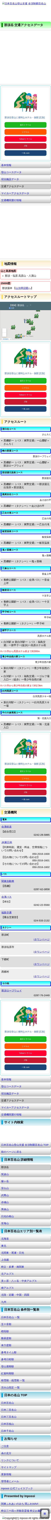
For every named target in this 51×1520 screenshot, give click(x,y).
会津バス (6, 897)
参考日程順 (7, 1359)
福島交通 (6, 912)
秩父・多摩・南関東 (12, 1266)
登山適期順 (7, 1366)
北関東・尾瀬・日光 (12, 1252)
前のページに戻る (11, 1151)
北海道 (5, 1238)
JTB (25, 146)
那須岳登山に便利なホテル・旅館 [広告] (25, 117)
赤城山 (5, 1202)
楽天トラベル (25, 125)
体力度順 (6, 1345)
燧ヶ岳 (5, 1181)
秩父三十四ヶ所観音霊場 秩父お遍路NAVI (24, 1510)
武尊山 (5, 1195)
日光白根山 (7, 1216)
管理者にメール (10, 1481)
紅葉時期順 (7, 1373)
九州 (3, 1302)
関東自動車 (7, 881)
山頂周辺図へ (23, 288)
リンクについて (10, 1460)
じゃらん (25, 132)
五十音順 (6, 1324)
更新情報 (6, 1474)
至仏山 (5, 1188)
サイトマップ (8, 1467)
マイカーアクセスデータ (15, 193)
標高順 (5, 1331)
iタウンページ (42, 939)
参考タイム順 (8, 1352)
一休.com (25, 153)
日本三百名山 (8, 1416)
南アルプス (7, 1287)
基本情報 (6, 165)
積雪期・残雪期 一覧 (13, 1380)
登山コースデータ (11, 172)
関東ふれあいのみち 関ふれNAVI (19, 1503)
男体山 (5, 1209)
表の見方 (6, 1453)
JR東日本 (6, 842)
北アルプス (7, 1273)
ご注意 (5, 1446)
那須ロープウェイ (11, 990)
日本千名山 (7, 1430)
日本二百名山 (8, 1409)
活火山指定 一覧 (10, 1387)
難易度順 (6, 1338)
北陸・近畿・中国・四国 (15, 1294)
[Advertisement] (25, 57)
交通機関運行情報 (11, 200)
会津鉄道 (6, 826)
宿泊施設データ (10, 179)
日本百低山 (7, 1423)
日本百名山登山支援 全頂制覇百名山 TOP (25, 1144)
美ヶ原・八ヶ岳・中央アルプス (19, 1280)
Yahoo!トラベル (25, 139)
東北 (3, 1245)
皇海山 (5, 1223)
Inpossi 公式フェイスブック (17, 1488)
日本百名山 (7, 1402)
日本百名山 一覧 (10, 1317)
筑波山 (5, 1174)
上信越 (5, 1259)
